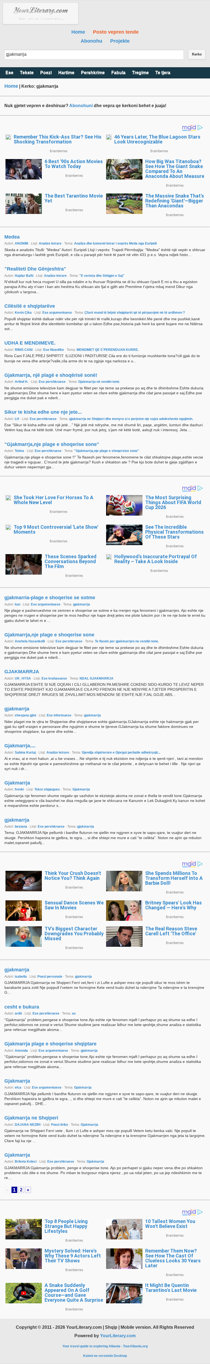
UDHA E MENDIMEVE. (30, 343)
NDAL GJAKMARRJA (96, 678)
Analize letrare (50, 243)
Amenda (22, 1051)
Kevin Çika (24, 312)
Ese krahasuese (55, 678)
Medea (12, 237)
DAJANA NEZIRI (28, 1125)
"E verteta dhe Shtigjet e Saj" (101, 276)
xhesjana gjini (26, 715)
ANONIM (22, 243)
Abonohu (91, 41)
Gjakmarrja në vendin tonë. (99, 382)
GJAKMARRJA (21, 671)
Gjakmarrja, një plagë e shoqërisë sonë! (50, 375)
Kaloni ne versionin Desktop (105, 1356)
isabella (21, 976)
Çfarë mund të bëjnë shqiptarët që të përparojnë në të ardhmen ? (134, 312)
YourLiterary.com (118, 1335)
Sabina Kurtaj (26, 752)
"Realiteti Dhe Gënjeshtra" (35, 269)
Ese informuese (59, 715)
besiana (21, 826)
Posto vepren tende (116, 32)
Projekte (120, 41)
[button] (40, 13)
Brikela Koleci (26, 1161)
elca (18, 1087)
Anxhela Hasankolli (30, 641)
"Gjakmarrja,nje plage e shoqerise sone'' (51, 444)
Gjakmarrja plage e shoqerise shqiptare (50, 1043)
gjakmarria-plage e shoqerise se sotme (49, 597)
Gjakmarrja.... (20, 745)
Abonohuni (81, 105)
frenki (20, 789)
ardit (19, 1013)
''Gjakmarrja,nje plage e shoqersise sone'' (106, 451)
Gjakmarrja (17, 783)
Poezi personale (50, 976)
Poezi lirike (60, 1125)
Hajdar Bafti (24, 276)
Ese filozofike (54, 350)
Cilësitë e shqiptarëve (29, 306)
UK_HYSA (23, 678)
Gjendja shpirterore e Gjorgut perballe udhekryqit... (121, 752)
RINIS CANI (24, 350)
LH (17, 419)
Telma (20, 451)
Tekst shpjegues (47, 789)
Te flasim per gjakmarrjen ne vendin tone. (127, 641)
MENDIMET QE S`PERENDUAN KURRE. (108, 350)
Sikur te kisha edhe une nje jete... (43, 412)
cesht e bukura (21, 1007)
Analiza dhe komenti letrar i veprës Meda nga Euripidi (115, 243)
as (74, 1013)
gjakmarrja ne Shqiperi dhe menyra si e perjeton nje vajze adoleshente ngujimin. (131, 419)
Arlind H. (22, 382)
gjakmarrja (81, 604)
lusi (18, 604)
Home (78, 32)
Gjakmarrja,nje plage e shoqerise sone (49, 634)
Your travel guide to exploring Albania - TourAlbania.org (105, 1346)
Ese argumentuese (57, 312)
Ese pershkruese (52, 382)
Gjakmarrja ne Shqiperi (31, 1118)
